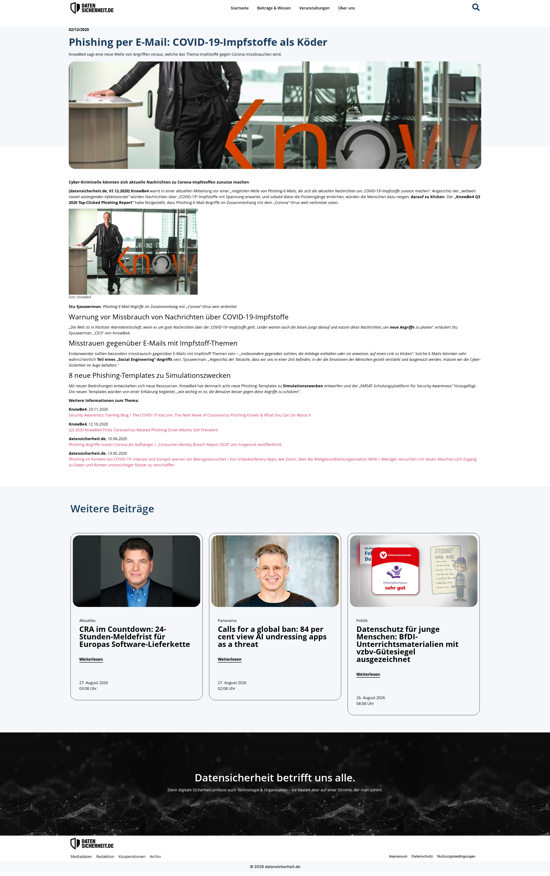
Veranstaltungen (314, 8)
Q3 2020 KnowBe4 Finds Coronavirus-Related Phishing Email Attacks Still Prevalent (143, 429)
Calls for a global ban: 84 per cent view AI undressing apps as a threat (272, 636)
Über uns (346, 8)
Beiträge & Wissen (274, 8)
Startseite (240, 8)
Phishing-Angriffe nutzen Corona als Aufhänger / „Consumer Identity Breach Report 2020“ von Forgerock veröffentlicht (175, 444)
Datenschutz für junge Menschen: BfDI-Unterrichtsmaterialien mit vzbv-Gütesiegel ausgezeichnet (407, 644)
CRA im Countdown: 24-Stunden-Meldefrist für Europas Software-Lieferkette (134, 636)
